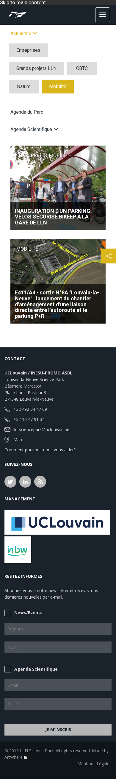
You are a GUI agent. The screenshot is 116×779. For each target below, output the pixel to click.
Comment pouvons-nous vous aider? (40, 449)
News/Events (28, 612)
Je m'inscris (58, 729)
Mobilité (57, 86)
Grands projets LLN (36, 68)
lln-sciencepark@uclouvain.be (41, 429)
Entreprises (28, 50)
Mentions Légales (94, 763)
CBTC (82, 68)
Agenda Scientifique (36, 669)
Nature (24, 86)
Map (17, 439)
